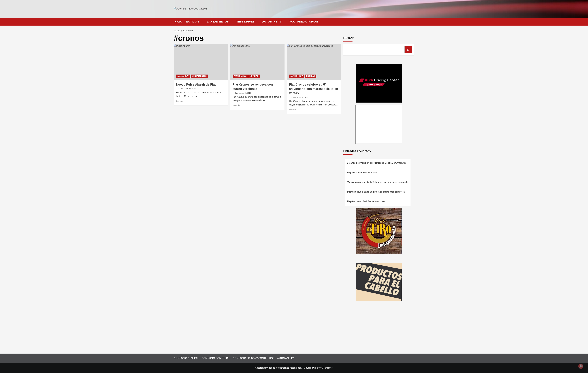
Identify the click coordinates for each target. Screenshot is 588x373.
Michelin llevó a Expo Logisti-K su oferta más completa (376, 192)
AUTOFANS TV (272, 21)
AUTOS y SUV (240, 76)
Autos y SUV (182, 76)
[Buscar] (408, 49)
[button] (412, 21)
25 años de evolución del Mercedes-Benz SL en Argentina (377, 163)
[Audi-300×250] (379, 83)
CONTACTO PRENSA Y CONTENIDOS (253, 358)
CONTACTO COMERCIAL (216, 358)
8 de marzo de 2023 (243, 93)
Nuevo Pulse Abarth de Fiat (196, 84)
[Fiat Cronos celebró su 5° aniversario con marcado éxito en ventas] (314, 62)
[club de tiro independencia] (379, 231)
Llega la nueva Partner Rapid (362, 172)
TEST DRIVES (245, 21)
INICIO (178, 21)
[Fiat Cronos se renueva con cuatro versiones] (257, 62)
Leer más (179, 101)
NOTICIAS (192, 21)
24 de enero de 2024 (187, 89)
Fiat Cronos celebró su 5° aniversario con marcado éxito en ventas (313, 89)
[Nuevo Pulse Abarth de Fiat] (201, 62)
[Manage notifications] (580, 366)
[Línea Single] (379, 282)
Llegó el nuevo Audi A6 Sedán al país (366, 201)
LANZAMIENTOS (218, 21)
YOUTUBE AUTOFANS (303, 21)
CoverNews (310, 368)
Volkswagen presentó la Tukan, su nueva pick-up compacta (377, 182)
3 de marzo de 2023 (299, 97)
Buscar (348, 38)
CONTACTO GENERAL (186, 358)
